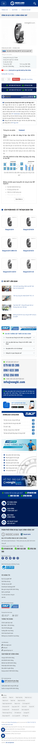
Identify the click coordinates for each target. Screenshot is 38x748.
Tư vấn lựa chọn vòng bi (8, 594)
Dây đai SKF (31, 706)
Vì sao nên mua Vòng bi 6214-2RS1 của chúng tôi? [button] (17, 337)
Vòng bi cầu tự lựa (28, 697)
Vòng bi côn (11, 697)
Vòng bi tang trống (19, 697)
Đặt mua (16, 79)
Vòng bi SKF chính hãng (8, 657)
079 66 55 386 (11, 365)
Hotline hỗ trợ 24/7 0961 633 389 (20, 90)
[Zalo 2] (3, 737)
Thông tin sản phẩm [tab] (9, 130)
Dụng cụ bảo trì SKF (15, 706)
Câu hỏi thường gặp (7, 628)
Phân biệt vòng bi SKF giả (7, 712)
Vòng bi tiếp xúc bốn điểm (7, 703)
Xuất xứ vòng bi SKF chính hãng (10, 688)
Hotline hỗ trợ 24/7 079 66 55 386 (20, 85)
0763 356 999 (11, 375)
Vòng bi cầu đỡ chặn (21, 700)
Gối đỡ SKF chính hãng (7, 660)
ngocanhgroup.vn (8, 650)
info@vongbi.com (14, 382)
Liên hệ (3, 597)
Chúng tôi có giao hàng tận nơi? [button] (13, 353)
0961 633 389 (11, 370)
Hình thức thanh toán (7, 633)
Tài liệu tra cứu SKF (7, 584)
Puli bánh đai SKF (5, 709)
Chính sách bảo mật (7, 622)
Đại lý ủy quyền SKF (7, 579)
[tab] (19, 338)
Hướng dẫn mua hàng (8, 74)
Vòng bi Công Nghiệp (11, 722)
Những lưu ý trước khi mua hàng (10, 636)
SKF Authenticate (16, 114)
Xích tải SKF (24, 706)
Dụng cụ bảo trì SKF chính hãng (10, 671)
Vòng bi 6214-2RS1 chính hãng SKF (14, 15)
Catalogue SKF (26, 712)
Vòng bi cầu (4, 697)
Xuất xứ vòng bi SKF (25, 709)
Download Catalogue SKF (8, 586)
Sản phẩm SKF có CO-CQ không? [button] (13, 348)
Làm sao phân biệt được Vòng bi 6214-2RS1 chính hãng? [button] (18, 343)
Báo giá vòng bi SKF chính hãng (10, 589)
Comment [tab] (22, 130)
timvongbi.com (7, 645)
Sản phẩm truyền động (8, 668)
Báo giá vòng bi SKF (6, 715)
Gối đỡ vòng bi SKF (26, 703)
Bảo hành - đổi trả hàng (8, 625)
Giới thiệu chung (6, 581)
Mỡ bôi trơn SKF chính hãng (9, 663)
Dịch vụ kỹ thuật (6, 592)
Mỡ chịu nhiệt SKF (5, 706)
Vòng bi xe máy (17, 703)
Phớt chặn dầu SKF (15, 709)
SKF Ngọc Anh (14, 122)
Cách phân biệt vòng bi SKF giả (10, 686)
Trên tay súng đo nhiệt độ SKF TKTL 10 (23, 295)
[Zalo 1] (3, 731)
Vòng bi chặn (13, 700)
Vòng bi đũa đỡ (5, 700)
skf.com (5, 647)
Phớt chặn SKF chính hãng (8, 665)
